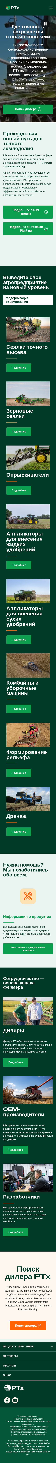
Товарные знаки (20, 1435)
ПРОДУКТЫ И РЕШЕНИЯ (18, 1346)
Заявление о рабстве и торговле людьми (29, 1429)
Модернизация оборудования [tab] (17, 300)
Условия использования (28, 1416)
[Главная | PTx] (12, 7)
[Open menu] (51, 7)
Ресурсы (9, 1365)
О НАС (7, 1375)
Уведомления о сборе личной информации (29, 1427)
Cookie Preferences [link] (37, 1435)
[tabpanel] (28, 577)
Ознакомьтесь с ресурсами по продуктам (28, 948)
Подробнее (19, 367)
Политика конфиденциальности (29, 1419)
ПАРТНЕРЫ (10, 1356)
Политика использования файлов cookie (29, 1432)
